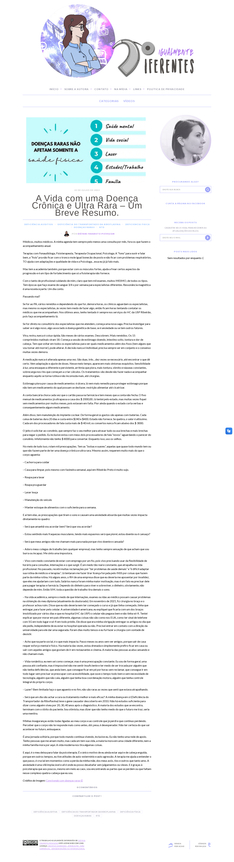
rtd (98, 815)
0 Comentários (87, 787)
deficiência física (130, 811)
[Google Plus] (94, 801)
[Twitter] (87, 801)
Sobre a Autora (76, 89)
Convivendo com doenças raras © (64, 780)
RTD (101, 227)
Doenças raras (82, 815)
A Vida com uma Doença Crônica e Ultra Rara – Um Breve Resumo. (87, 205)
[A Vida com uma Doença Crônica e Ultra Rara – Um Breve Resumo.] (87, 157)
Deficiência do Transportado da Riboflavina (89, 224)
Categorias (109, 101)
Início (54, 89)
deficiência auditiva (45, 811)
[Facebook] (79, 801)
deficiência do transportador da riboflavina (89, 811)
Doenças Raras (84, 227)
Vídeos (129, 101)
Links (137, 89)
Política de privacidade (165, 89)
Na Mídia (120, 89)
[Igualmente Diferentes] (117, 37)
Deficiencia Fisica (137, 224)
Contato (101, 89)
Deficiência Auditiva (38, 224)
